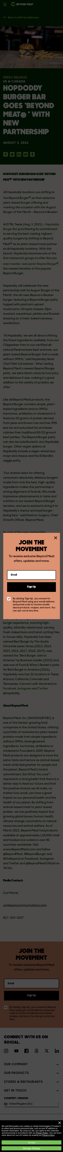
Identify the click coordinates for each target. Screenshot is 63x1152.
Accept (31, 1142)
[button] (59, 1123)
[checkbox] (8, 598)
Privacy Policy (42, 1133)
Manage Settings (31, 1148)
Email (14, 574)
